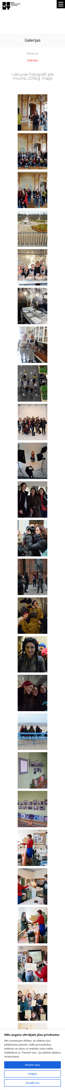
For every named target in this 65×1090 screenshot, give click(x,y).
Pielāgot (32, 1073)
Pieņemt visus (32, 1064)
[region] (32, 1059)
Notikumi (32, 53)
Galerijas (32, 60)
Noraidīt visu (32, 1082)
